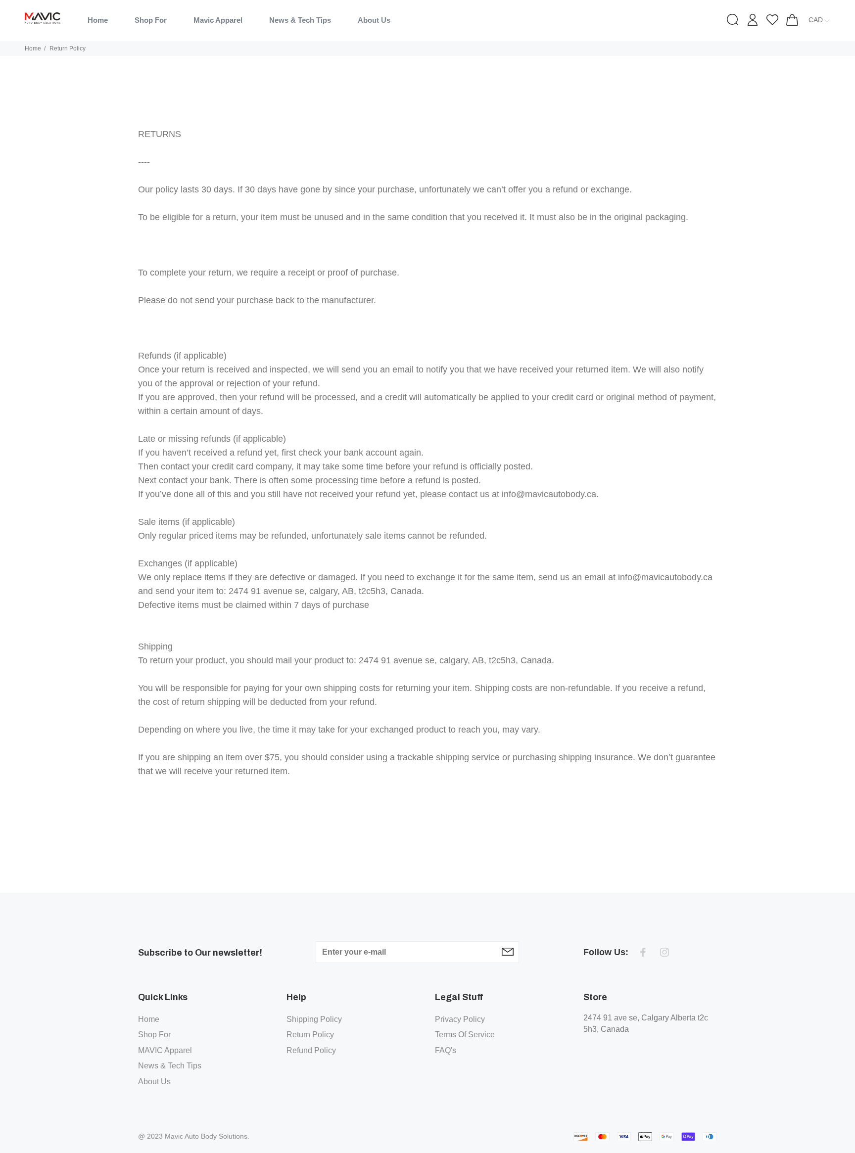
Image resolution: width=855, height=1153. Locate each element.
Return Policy (310, 1034)
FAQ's (445, 1050)
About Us (154, 1081)
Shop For (154, 1034)
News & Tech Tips (169, 1065)
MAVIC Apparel (165, 1050)
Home (33, 48)
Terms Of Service (465, 1034)
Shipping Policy (314, 1019)
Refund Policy (311, 1050)
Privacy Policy (460, 1019)
